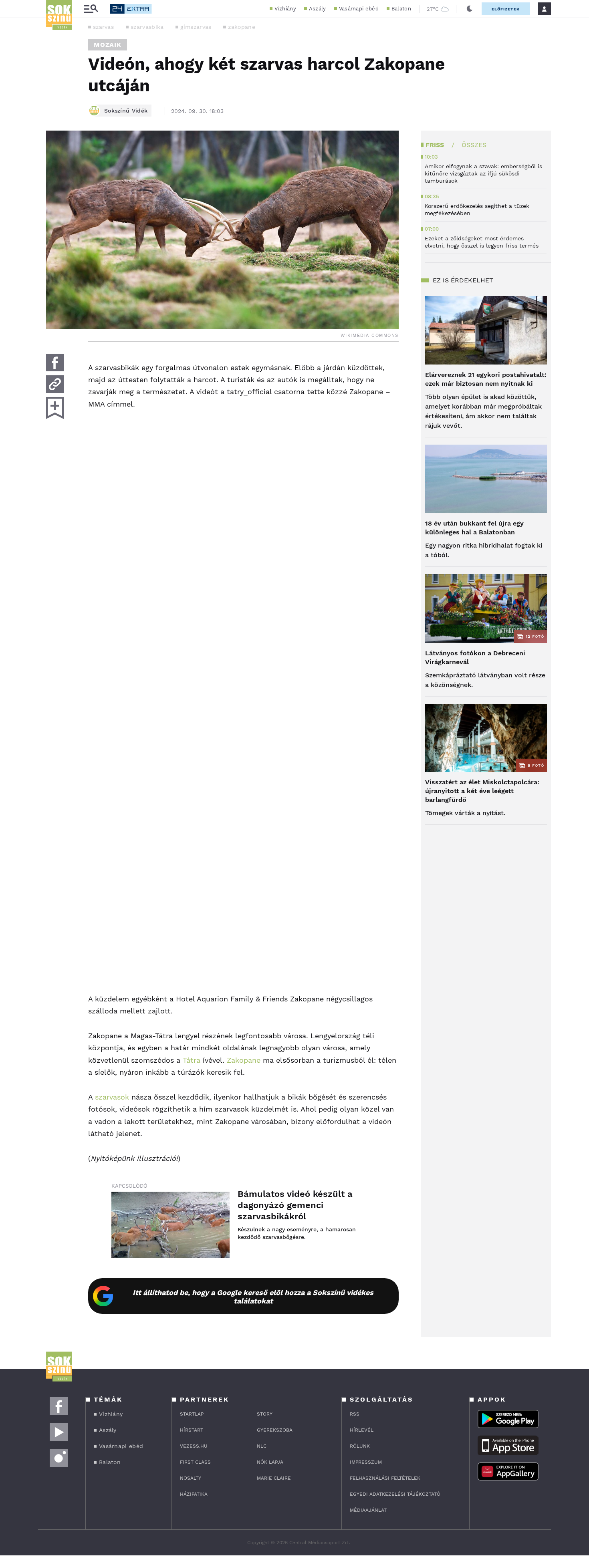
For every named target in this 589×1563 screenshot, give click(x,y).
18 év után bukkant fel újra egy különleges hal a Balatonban (474, 528)
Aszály (317, 9)
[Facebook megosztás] (55, 362)
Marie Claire (274, 1478)
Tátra (191, 1060)
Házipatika (194, 1494)
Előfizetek (506, 9)
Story (264, 1414)
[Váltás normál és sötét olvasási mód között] (469, 9)
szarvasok (112, 1097)
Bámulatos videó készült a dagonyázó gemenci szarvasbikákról (295, 1205)
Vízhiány (285, 9)
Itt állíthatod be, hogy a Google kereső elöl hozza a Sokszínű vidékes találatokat (253, 1296)
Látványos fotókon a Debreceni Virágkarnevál (475, 657)
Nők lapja (270, 1462)
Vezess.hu (194, 1446)
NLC (261, 1446)
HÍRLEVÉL (361, 1430)
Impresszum (366, 1462)
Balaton (401, 9)
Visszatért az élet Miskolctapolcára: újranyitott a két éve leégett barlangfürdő (482, 791)
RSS (354, 1414)
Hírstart (191, 1430)
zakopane (241, 27)
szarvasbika (147, 27)
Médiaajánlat (368, 1510)
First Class (195, 1462)
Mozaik (107, 44)
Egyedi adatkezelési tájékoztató (395, 1494)
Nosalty (190, 1478)
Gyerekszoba (274, 1430)
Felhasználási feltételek (385, 1478)
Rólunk (360, 1446)
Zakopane (243, 1060)
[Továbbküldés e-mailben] (55, 384)
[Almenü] (91, 9)
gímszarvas (195, 27)
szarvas (103, 27)
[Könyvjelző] (55, 408)
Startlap (192, 1414)
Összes (474, 145)
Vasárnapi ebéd (359, 9)
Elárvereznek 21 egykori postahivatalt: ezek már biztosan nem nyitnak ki (486, 379)
